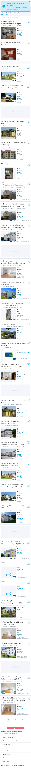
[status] (15, 6)
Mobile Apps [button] (6, 761)
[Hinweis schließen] (29, 2)
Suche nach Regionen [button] (8, 737)
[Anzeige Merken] (28, 22)
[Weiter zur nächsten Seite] (26, 720)
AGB (12, 765)
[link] (5, 720)
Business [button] (5, 758)
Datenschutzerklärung (19, 765)
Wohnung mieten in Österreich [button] (10, 740)
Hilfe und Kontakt (5, 765)
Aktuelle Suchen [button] (7, 744)
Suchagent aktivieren (16, 728)
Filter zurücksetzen (6, 15)
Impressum (3, 767)
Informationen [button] (6, 754)
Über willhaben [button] (6, 750)
